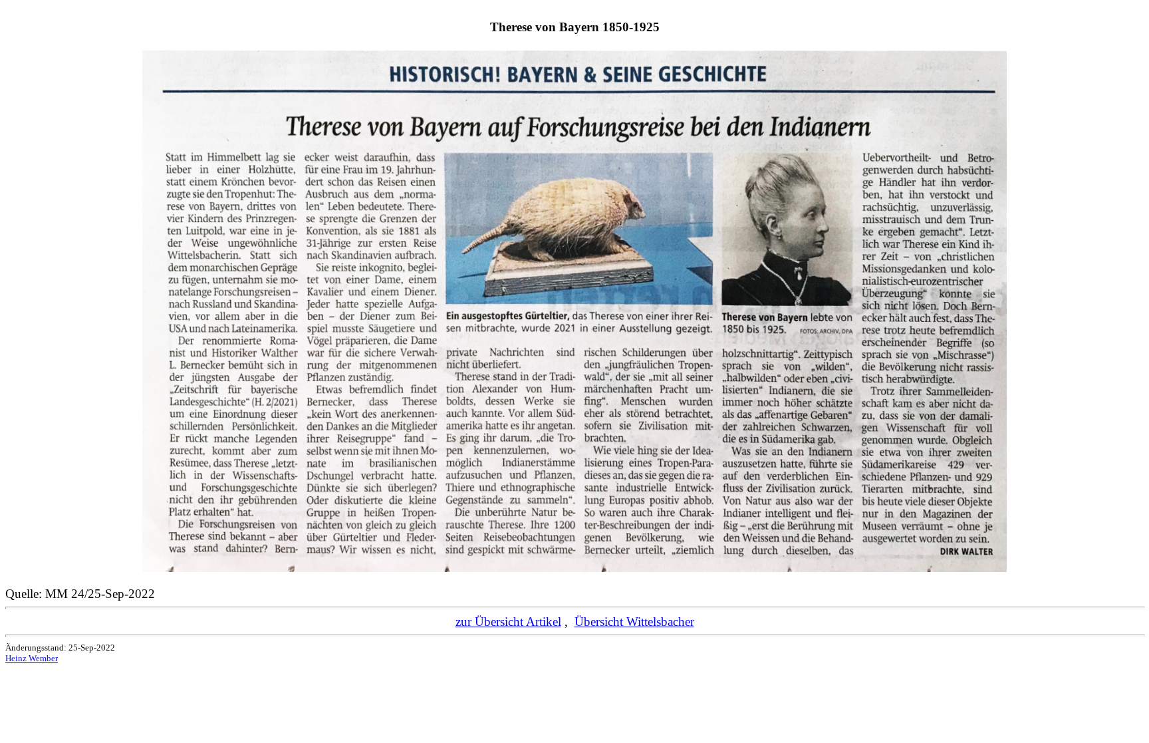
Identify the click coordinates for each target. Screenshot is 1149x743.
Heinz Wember (31, 658)
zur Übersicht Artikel (508, 622)
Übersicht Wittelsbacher (634, 622)
